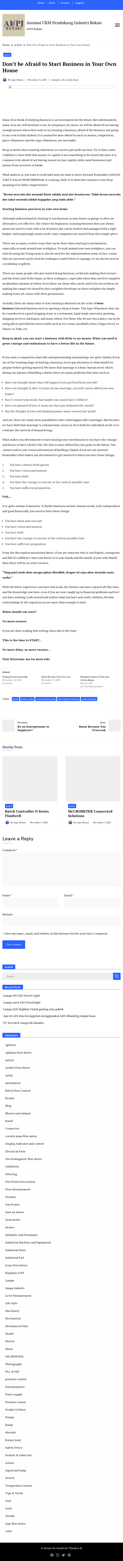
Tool (8, 1501)
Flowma (10, 1197)
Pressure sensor (15, 1402)
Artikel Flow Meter (17, 1068)
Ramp (9, 1425)
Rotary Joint (13, 1440)
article (7, 54)
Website (7, 914)
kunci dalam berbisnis (68, 699)
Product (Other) (15, 1409)
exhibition (12, 1166)
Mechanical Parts (16, 1326)
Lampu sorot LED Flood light (22, 1002)
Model (9, 1333)
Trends (9, 1516)
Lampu (9, 1280)
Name (7, 895)
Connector (12, 1128)
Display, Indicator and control (24, 1144)
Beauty (9, 1098)
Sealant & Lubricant (18, 1455)
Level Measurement (18, 1295)
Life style (11, 1303)
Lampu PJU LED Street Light (21, 995)
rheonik (10, 1432)
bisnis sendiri (27, 699)
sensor (9, 1463)
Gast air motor (14, 1212)
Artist (9, 1075)
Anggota (79, 2)
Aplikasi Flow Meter (18, 1052)
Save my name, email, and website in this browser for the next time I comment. (56, 933)
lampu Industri (15, 1288)
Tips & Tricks (14, 1493)
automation (12, 1083)
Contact (65, 2)
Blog (8, 1106)
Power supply (13, 1394)
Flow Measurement (17, 1189)
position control (15, 1379)
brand (9, 1121)
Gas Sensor (12, 1204)
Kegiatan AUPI (14, 1273)
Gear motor (12, 1219)
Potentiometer (15, 1387)
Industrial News (15, 1250)
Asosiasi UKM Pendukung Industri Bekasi (64, 22)
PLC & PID (12, 1371)
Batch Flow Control (17, 1090)
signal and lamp (15, 1470)
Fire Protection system (20, 1181)
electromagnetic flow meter (23, 1159)
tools (8, 1508)
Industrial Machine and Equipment (28, 1242)
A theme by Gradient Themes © (61, 1548)
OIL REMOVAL (14, 1356)
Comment (9, 850)
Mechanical (13, 1318)
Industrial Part (14, 1257)
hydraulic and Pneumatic (21, 1235)
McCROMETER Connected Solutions (90, 813)
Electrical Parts (15, 1151)
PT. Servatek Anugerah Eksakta (23, 1023)
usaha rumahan (89, 699)
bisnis (15, 699)
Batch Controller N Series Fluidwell (27, 813)
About (52, 2)
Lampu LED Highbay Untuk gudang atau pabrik (33, 1009)
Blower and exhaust (18, 1113)
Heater (9, 1227)
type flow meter (15, 1523)
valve (8, 1531)
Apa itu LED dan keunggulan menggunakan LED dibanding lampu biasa (49, 1016)
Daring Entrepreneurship (15, 676)
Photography (13, 1364)
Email (69, 895)
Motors (10, 1341)
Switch (9, 1478)
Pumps (9, 1417)
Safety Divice (14, 1447)
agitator (10, 1045)
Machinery (12, 1311)
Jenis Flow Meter (16, 1265)
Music (9, 1349)
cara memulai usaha (45, 699)
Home (41, 2)
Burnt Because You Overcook (55, 676)
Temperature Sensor (18, 1485)
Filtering (11, 1174)
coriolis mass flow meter (21, 1136)
